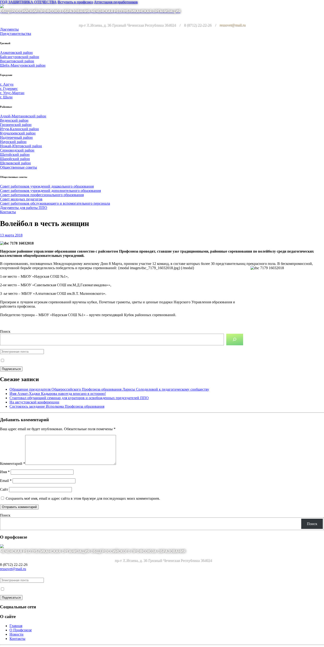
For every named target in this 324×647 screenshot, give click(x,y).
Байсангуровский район (19, 57)
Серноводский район (17, 150)
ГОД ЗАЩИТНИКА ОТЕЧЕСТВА (28, 2)
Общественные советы (18, 167)
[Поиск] (234, 339)
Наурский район (13, 142)
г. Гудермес (9, 89)
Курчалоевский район (18, 133)
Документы (9, 29)
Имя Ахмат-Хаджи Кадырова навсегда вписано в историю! (57, 394)
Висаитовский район (17, 61)
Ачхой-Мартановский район (23, 116)
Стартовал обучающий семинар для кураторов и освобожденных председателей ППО (79, 398)
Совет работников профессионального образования (42, 195)
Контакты (8, 212)
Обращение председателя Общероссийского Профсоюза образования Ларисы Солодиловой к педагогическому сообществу (109, 389)
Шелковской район (15, 163)
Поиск (5, 331)
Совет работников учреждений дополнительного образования (50, 191)
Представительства (15, 34)
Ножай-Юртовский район (21, 146)
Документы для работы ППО (23, 208)
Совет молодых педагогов (21, 199)
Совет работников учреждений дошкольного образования (47, 186)
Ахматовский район (16, 53)
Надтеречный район (16, 137)
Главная (15, 626)
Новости (16, 634)
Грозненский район (16, 125)
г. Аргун (7, 84)
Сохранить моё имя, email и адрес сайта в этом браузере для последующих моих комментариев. (83, 498)
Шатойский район (15, 155)
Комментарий (12, 464)
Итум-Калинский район (19, 129)
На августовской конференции (34, 402)
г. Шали (6, 97)
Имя (5, 472)
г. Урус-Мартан (12, 93)
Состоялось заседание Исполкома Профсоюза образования (56, 406)
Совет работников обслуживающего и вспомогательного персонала (55, 203)
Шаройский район (15, 159)
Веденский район (14, 120)
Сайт (4, 489)
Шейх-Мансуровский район (23, 65)
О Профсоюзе (20, 630)
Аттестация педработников (116, 2)
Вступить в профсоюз (75, 2)
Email (6, 481)
